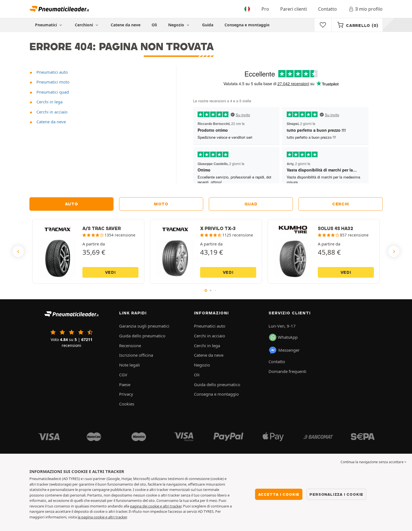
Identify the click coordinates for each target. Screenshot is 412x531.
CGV (123, 374)
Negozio (176, 24)
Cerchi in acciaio (51, 112)
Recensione (130, 345)
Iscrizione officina (136, 355)
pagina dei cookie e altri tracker (155, 506)
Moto (161, 204)
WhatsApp (288, 337)
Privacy (126, 394)
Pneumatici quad (52, 92)
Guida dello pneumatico (142, 335)
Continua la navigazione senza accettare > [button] (373, 462)
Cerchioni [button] (84, 24)
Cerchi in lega (49, 102)
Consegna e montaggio (247, 24)
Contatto (327, 9)
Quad (251, 204)
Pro (265, 9)
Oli (154, 24)
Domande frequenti (287, 371)
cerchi (340, 204)
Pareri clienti (293, 9)
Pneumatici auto (51, 72)
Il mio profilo (369, 9)
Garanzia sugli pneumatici (144, 326)
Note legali (129, 365)
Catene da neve (125, 24)
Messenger (289, 350)
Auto (71, 204)
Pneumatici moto (52, 82)
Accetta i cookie (279, 494)
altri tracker (117, 517)
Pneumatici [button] (46, 24)
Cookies (126, 404)
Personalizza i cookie (336, 494)
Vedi (110, 272)
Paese (124, 384)
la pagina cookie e (93, 517)
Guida (207, 24)
